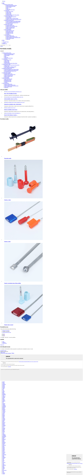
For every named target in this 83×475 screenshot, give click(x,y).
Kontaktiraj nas (4, 43)
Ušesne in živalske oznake (10, 30)
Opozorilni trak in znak (9, 33)
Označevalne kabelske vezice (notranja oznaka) (11, 69)
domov (3, 2)
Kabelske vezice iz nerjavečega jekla (11, 26)
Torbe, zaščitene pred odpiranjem (11, 16)
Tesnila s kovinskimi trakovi (10, 9)
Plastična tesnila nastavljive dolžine (11, 5)
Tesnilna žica (8, 39)
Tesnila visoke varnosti (9, 11)
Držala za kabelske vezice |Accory (10, 109)
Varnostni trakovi (8, 17)
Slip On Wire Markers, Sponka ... (11, 115)
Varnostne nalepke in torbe (8, 15)
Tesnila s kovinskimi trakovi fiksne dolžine (10, 63)
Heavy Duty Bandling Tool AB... (10, 93)
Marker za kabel (8, 28)
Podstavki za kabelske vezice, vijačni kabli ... (13, 104)
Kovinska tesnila (6, 10)
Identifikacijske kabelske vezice (9, 20)
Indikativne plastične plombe (8, 4)
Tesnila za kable (8, 12)
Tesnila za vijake (8, 13)
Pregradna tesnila (8, 14)
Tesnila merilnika (8, 7)
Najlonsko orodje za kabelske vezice (11, 36)
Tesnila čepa (8, 8)
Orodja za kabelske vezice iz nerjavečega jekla (13, 37)
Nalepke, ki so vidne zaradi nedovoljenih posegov (13, 19)
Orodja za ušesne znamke (10, 38)
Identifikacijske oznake (9, 32)
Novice (3, 40)
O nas (3, 341)
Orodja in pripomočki (5, 83)
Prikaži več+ (2, 344)
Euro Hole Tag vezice (9, 23)
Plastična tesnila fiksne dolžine (10, 6)
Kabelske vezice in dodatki (8, 24)
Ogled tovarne (6, 41)
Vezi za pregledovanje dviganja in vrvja (12, 22)
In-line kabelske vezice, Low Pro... (11, 98)
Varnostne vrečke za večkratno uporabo (12, 18)
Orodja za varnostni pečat (10, 35)
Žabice (5, 56)
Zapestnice (5, 82)
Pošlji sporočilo (2, 352)
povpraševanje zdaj (3, 350)
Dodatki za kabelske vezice (8, 76)
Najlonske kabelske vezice (10, 25)
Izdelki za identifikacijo (7, 29)
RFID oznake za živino (9, 31)
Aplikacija (3, 42)
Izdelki (3, 3)
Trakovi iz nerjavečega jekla (10, 27)
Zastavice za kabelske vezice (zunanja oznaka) (11, 70)
